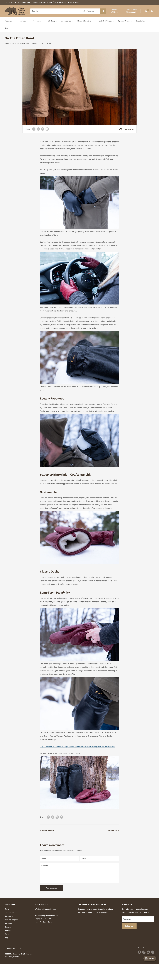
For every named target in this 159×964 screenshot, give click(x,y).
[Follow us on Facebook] (139, 952)
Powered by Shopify (12, 957)
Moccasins (37, 21)
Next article (112, 831)
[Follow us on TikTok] (152, 952)
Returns (8, 927)
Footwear (22, 21)
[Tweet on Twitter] (42, 129)
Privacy (7, 931)
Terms (7, 934)
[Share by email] (47, 129)
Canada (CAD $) (11, 948)
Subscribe (129, 926)
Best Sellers (140, 21)
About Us (8, 21)
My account (131, 12)
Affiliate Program (11, 920)
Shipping (8, 923)
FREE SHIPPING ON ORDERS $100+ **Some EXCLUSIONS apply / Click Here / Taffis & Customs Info (42, 2)
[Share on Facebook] (34, 129)
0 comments (128, 129)
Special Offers (124, 21)
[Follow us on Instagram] (143, 952)
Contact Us (9, 913)
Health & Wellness (105, 21)
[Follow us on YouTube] (148, 952)
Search (7, 909)
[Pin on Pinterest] (38, 129)
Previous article (48, 831)
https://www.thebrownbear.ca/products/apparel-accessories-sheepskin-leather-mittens (77, 746)
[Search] (103, 11)
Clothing (51, 21)
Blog (6, 28)
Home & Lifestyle (84, 21)
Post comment (51, 888)
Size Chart (9, 916)
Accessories (66, 21)
